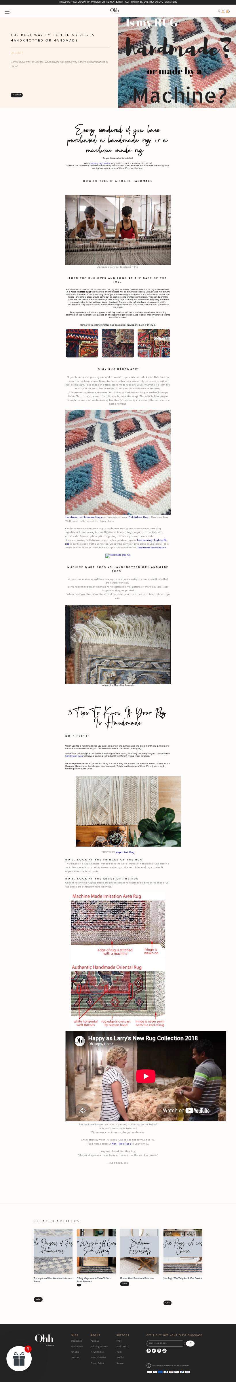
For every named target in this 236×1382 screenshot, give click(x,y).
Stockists (120, 1358)
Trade (119, 1352)
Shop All (75, 1358)
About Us (95, 1341)
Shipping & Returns (99, 1347)
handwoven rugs (74, 755)
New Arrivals (77, 1347)
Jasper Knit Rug (125, 852)
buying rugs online (101, 163)
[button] (7, 11)
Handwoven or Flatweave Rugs (83, 517)
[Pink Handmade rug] (118, 462)
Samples (120, 1363)
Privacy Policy (97, 1363)
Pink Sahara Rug (138, 517)
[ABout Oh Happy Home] (118, 230)
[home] (114, 11)
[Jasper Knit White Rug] (128, 811)
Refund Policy (97, 1352)
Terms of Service (98, 1358)
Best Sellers (76, 1341)
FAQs (119, 1341)
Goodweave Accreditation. (152, 547)
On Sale (75, 1352)
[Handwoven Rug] (118, 555)
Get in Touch (122, 1347)
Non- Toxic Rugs (121, 1143)
